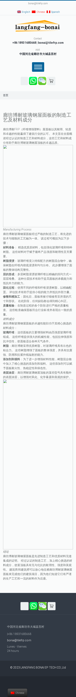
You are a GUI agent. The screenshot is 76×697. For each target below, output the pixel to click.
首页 (5, 95)
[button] (24, 81)
